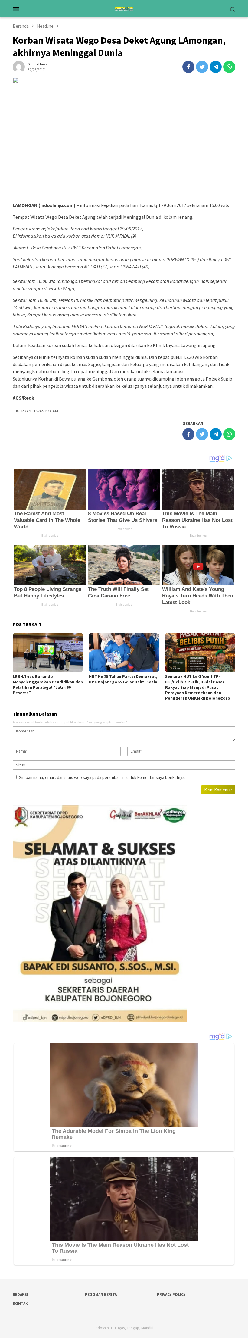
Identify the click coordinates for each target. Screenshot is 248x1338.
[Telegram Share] (216, 67)
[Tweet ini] (202, 67)
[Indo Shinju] (124, 8)
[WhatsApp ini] (229, 67)
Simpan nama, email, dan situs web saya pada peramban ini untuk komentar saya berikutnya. (102, 777)
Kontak (20, 1303)
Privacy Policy (171, 1294)
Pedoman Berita (101, 1294)
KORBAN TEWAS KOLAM (37, 411)
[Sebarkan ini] (188, 67)
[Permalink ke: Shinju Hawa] (19, 66)
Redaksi (20, 1294)
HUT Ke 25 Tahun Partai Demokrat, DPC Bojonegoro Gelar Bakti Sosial (123, 679)
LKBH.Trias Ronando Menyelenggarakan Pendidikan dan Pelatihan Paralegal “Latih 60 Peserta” (48, 684)
